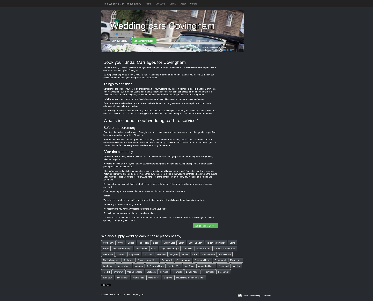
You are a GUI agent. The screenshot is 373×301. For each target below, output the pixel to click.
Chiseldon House (202, 260)
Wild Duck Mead (134, 271)
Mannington (235, 260)
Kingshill (174, 254)
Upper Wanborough (170, 248)
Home (148, 3)
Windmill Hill (153, 277)
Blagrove (168, 277)
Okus (194, 254)
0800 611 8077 (121, 33)
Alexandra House (206, 266)
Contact (193, 3)
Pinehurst (161, 254)
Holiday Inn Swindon (215, 242)
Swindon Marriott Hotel (224, 248)
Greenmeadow (183, 260)
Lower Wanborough (122, 248)
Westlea (236, 266)
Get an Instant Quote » (144, 40)
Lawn (153, 248)
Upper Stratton (203, 248)
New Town (108, 254)
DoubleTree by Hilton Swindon (190, 277)
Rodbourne (128, 260)
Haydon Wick (174, 266)
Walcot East (169, 242)
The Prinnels (123, 277)
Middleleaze (138, 277)
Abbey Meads (123, 266)
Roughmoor (208, 271)
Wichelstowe (225, 254)
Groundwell (167, 260)
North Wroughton (111, 260)
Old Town (148, 254)
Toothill (106, 271)
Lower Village (192, 271)
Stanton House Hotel (147, 260)
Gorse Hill (187, 248)
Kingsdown (134, 254)
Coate (232, 242)
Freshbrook (223, 271)
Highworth (177, 271)
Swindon (121, 254)
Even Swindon (208, 254)
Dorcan (131, 242)
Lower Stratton (195, 242)
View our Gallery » (120, 40)
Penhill (185, 254)
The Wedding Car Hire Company (122, 4)
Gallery (173, 3)
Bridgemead (220, 260)
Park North (144, 242)
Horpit (106, 248)
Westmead (108, 266)
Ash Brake (189, 266)
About (183, 3)
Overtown (118, 271)
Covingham (108, 242)
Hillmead (164, 271)
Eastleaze (151, 271)
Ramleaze (107, 277)
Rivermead (224, 266)
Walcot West (141, 248)
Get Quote (160, 3)
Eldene (156, 242)
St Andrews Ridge (155, 266)
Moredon (138, 266)
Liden (181, 242)
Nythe (120, 242)
